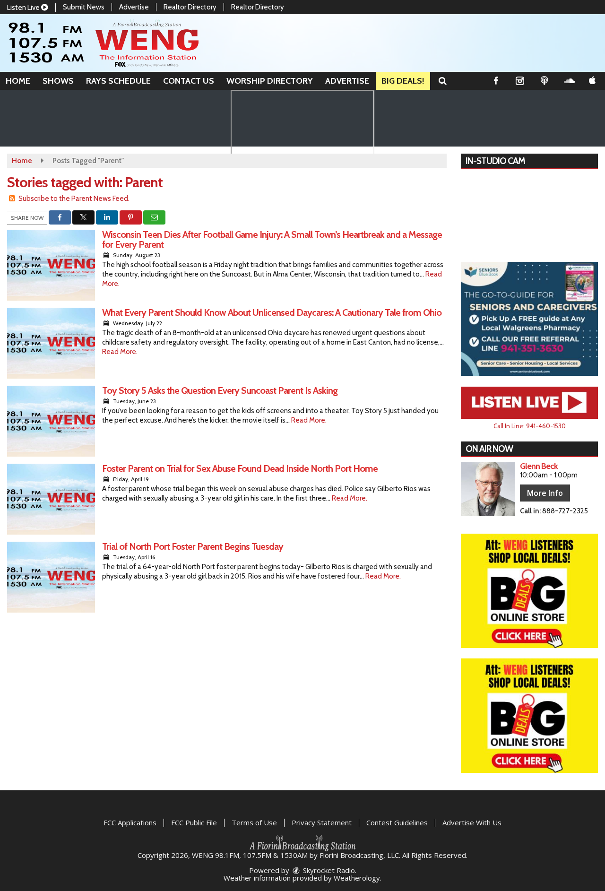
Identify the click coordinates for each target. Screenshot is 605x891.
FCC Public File (194, 822)
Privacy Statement (322, 822)
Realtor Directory (190, 7)
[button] (443, 81)
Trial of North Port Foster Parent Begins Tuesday (192, 546)
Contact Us (188, 81)
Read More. (120, 351)
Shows (58, 81)
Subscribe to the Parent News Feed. (74, 198)
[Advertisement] (529, 319)
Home (18, 81)
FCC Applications (130, 822)
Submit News (83, 7)
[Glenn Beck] (488, 489)
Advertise (134, 7)
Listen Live (24, 7)
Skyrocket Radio (328, 870)
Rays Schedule (118, 81)
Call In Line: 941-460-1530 (529, 426)
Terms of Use (254, 822)
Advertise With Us (471, 822)
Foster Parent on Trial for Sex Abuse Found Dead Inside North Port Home (240, 468)
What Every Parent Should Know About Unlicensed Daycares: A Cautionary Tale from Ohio (271, 312)
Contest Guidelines (397, 822)
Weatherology (357, 877)
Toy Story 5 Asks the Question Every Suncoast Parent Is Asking (219, 390)
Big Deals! (402, 81)
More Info (545, 493)
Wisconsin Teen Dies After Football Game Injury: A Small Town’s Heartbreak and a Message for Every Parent (272, 239)
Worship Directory (269, 81)
